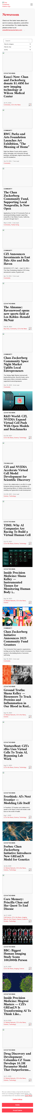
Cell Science (7, 917)
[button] (17, 44)
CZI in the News (16, 104)
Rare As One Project (10, 919)
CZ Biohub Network (9, 600)
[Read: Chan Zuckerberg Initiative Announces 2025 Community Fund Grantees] (17, 635)
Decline (17, 1105)
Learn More (28, 1095)
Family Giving (15, 224)
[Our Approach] (7, 4)
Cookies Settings (17, 1099)
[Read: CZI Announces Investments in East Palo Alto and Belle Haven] (17, 254)
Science (16, 437)
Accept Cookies (17, 1110)
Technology (22, 437)
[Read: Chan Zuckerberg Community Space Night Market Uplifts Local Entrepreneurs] (17, 361)
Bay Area (6, 328)
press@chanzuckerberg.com (12, 30)
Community (7, 104)
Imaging (24, 917)
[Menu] (31, 5)
